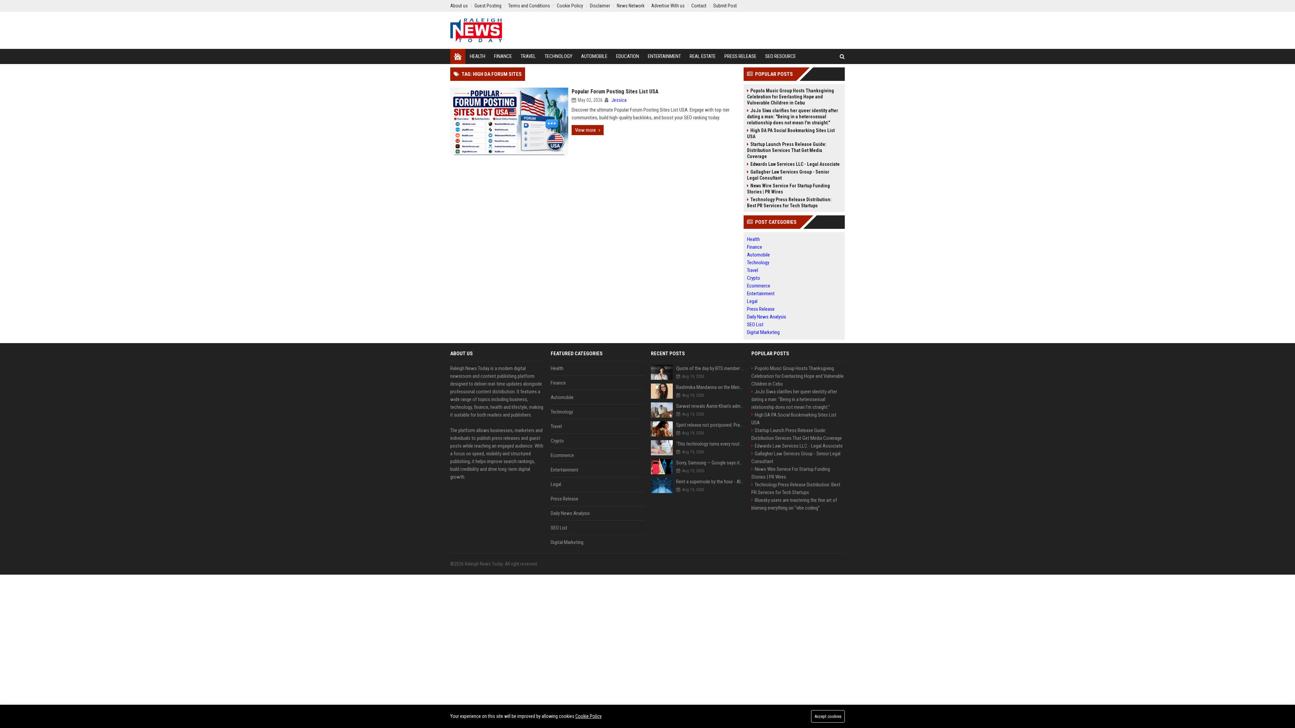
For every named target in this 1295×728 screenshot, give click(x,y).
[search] (842, 56)
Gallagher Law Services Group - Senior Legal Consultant (788, 175)
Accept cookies (827, 716)
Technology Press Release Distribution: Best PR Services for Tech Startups (789, 202)
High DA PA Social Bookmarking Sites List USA (791, 133)
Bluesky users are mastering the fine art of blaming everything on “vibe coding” (794, 504)
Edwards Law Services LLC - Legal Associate (795, 164)
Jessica (619, 100)
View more (585, 130)
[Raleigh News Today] (476, 30)
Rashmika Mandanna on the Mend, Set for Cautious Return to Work (710, 387)
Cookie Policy (588, 716)
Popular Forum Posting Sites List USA (615, 91)
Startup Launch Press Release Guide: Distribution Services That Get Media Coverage (787, 150)
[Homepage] (457, 56)
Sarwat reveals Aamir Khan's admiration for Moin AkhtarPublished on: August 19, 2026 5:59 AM (710, 406)
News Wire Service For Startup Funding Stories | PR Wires (788, 188)
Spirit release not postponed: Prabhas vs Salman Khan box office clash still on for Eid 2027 (710, 425)
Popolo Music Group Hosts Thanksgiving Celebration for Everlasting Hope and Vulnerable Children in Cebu (790, 96)
